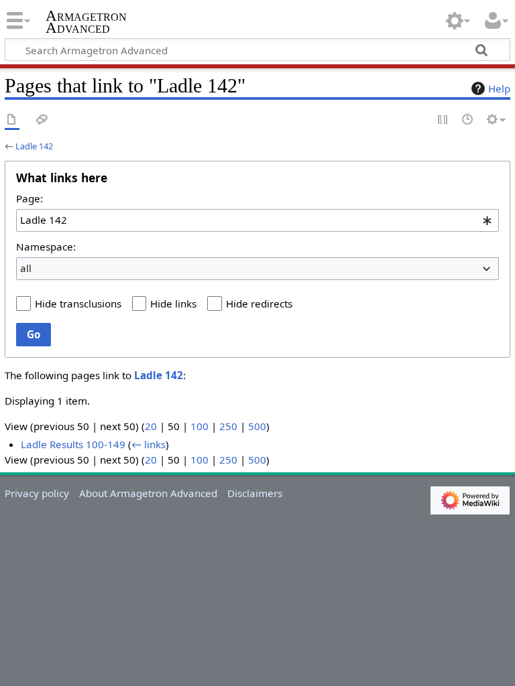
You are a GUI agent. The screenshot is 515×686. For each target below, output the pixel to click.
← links (148, 444)
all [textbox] (26, 268)
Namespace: (46, 246)
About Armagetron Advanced (148, 493)
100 (199, 426)
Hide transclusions (78, 303)
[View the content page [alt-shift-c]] (12, 120)
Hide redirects (259, 303)
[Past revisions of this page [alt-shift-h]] (468, 120)
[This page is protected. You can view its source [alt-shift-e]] (443, 120)
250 (228, 426)
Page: (29, 198)
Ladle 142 (34, 146)
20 (151, 426)
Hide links (173, 303)
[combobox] (257, 220)
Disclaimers (254, 493)
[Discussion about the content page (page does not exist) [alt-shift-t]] (42, 120)
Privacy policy (37, 493)
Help (499, 88)
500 (257, 426)
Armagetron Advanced (86, 22)
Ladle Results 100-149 (73, 444)
